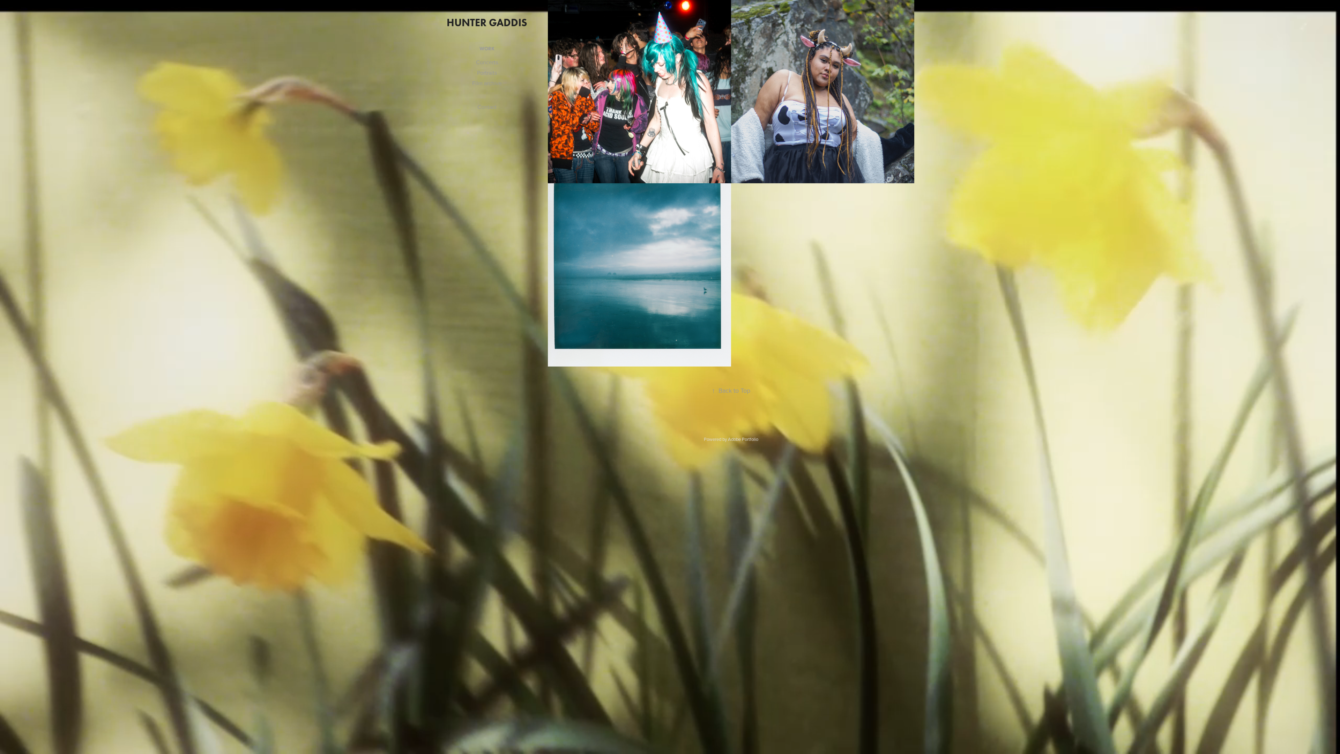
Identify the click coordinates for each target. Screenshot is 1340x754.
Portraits (487, 72)
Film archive (487, 83)
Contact (487, 107)
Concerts (487, 62)
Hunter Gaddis (487, 22)
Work (486, 49)
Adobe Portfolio (743, 439)
